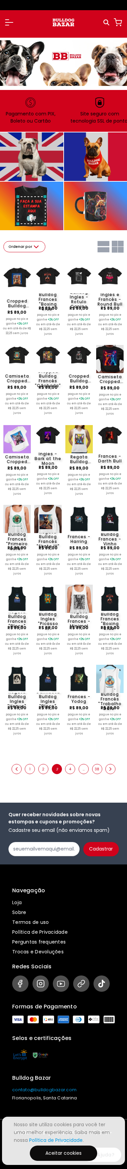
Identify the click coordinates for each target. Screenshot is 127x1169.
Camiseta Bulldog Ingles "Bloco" (48, 699)
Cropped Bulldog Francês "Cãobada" (48, 378)
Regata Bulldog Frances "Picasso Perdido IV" (79, 459)
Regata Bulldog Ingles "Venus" (16, 699)
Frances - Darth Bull (110, 458)
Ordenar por (20, 246)
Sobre (19, 912)
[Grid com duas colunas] (118, 247)
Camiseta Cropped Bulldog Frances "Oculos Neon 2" (110, 379)
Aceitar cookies (63, 1153)
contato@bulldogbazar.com (44, 1090)
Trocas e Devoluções (38, 951)
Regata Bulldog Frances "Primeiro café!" (17, 539)
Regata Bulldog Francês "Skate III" (48, 539)
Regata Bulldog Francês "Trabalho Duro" (110, 699)
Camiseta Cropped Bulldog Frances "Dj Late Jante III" (17, 459)
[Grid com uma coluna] (103, 247)
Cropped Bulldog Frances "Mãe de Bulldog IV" (79, 378)
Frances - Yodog (79, 699)
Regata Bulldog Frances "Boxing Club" (110, 619)
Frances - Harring (79, 539)
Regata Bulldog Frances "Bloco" (17, 619)
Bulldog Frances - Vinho (110, 539)
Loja (17, 902)
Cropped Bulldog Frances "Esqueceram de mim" (17, 303)
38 (97, 769)
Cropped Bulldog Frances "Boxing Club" (48, 299)
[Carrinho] (118, 22)
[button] (9, 22)
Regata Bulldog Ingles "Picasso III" (48, 619)
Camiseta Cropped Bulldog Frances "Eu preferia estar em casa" (17, 378)
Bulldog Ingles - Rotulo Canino (79, 299)
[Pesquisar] (106, 22)
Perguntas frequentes (39, 941)
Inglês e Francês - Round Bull (110, 299)
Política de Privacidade (40, 932)
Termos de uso (30, 922)
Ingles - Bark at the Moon (48, 458)
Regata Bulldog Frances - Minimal (79, 619)
